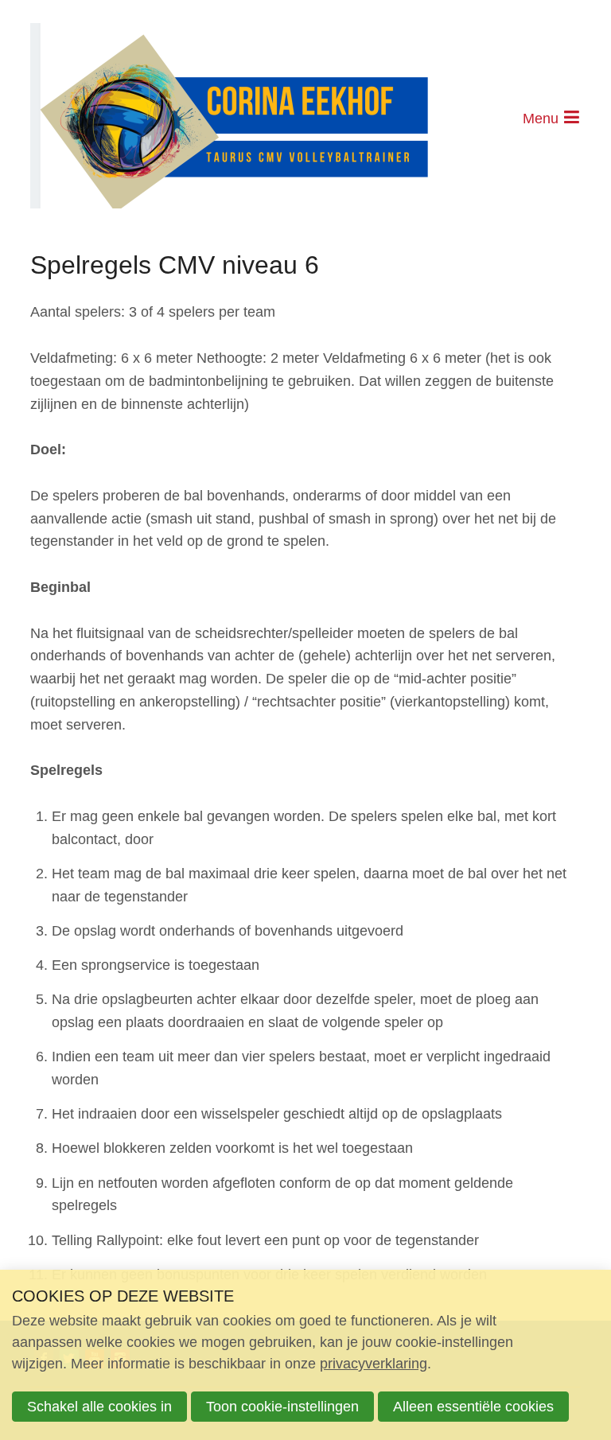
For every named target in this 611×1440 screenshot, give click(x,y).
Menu (540, 118)
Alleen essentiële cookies (473, 1407)
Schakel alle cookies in (99, 1407)
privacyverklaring (373, 1364)
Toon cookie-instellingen (282, 1407)
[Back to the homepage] (229, 119)
